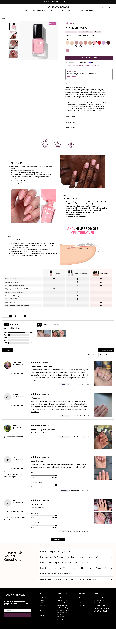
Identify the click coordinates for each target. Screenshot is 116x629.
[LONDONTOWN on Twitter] (101, 611)
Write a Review (107, 350)
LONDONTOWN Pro (62, 617)
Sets (75, 11)
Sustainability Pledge (63, 603)
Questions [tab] (20, 316)
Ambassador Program (63, 608)
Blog (80, 600)
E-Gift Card (60, 619)
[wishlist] (109, 7)
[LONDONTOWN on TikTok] (106, 611)
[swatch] (67, 43)
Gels (81, 11)
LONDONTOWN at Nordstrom (62, 613)
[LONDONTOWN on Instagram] (95, 611)
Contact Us (82, 598)
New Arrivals (43, 598)
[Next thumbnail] (13, 59)
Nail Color (65, 11)
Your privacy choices (100, 605)
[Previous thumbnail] (13, 22)
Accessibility (82, 605)
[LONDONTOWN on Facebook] (98, 611)
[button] (101, 7)
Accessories (43, 613)
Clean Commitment (63, 600)
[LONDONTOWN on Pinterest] (104, 611)
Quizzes (89, 11)
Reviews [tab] (7, 316)
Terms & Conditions (100, 598)
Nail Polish (42, 605)
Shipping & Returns (99, 600)
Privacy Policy (98, 603)
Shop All (26, 11)
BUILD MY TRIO (72, 77)
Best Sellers (43, 600)
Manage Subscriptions (43, 616)
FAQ (80, 603)
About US (60, 598)
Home (3, 18)
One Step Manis (39, 11)
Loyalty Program (62, 605)
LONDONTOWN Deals (63, 610)
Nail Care (53, 11)
